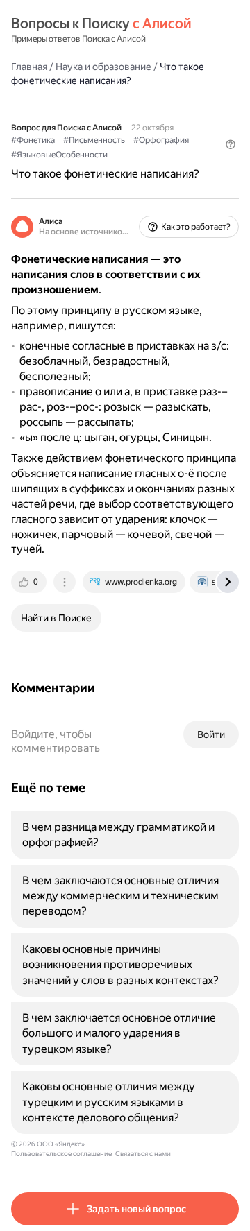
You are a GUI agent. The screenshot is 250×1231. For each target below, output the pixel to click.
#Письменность (94, 140)
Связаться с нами (143, 1153)
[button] (230, 144)
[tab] (30, 582)
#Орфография (161, 140)
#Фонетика (33, 140)
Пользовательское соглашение (61, 1153)
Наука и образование (103, 66)
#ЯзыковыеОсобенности (59, 155)
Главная (29, 66)
